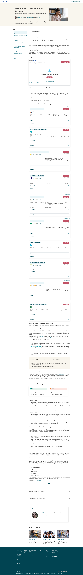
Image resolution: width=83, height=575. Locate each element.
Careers (47, 555)
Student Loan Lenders (32, 552)
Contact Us (47, 557)
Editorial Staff (47, 551)
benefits (41, 336)
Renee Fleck (29, 17)
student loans (17, 5)
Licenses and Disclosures (39, 573)
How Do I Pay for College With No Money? (34, 541)
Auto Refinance (19, 562)
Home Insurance (19, 554)
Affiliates (40, 550)
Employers (40, 551)
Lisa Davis (38, 17)
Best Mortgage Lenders (32, 555)
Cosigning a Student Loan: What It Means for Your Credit (63, 542)
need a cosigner (35, 89)
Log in (80, 1)
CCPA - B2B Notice (54, 556)
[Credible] (4, 1)
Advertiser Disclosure (65, 3)
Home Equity (18, 559)
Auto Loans (18, 560)
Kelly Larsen (20, 17)
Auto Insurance (19, 555)
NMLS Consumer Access (32, 573)
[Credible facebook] (64, 571)
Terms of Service (54, 550)
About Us (47, 550)
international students (61, 374)
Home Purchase (19, 558)
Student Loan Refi (19, 551)
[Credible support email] (61, 571)
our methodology (38, 480)
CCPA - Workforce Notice (55, 555)
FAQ (24, 552)
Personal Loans (19, 550)
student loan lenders (40, 460)
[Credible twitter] (66, 571)
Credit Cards (18, 563)
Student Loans (32, 539)
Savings (18, 564)
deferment (34, 337)
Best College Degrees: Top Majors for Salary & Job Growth (49, 542)
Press (46, 556)
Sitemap (47, 559)
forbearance (40, 337)
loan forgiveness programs (53, 337)
